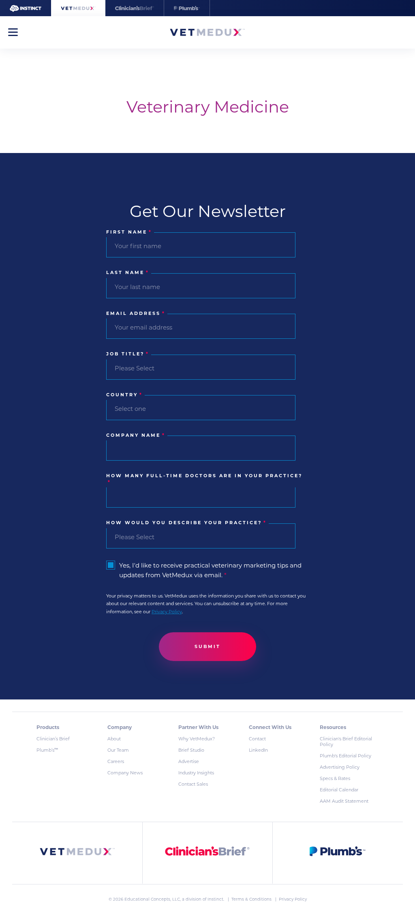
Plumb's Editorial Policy (345, 756)
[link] (77, 853)
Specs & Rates (335, 778)
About (114, 739)
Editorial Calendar (339, 790)
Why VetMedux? (196, 739)
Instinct (215, 899)
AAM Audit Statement (344, 801)
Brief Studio (191, 750)
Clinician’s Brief (53, 739)
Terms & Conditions (252, 899)
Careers (115, 761)
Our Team (118, 750)
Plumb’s (47, 750)
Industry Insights (196, 773)
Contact (257, 739)
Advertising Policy (339, 767)
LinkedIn (258, 750)
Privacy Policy (167, 611)
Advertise (188, 761)
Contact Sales (193, 784)
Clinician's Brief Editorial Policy (346, 741)
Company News (125, 773)
